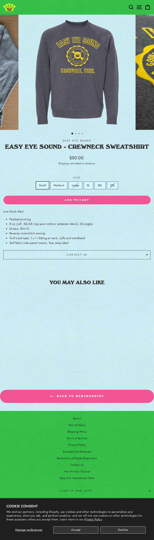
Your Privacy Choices (77, 471)
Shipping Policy (77, 432)
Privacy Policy (93, 519)
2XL (100, 185)
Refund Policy (77, 425)
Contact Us (77, 254)
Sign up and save (76, 490)
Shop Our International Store (77, 478)
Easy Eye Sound (77, 140)
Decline (123, 530)
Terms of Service (77, 438)
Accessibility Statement (77, 452)
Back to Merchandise (80, 396)
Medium (59, 185)
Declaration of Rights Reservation (77, 458)
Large (77, 185)
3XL (114, 185)
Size (76, 177)
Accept (75, 530)
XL (88, 185)
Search (77, 418)
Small (42, 185)
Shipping (63, 163)
